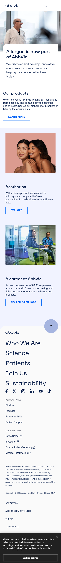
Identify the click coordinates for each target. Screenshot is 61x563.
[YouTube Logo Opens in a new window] (41, 391)
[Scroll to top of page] (51, 326)
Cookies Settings (30, 558)
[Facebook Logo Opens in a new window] (6, 391)
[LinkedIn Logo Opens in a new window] (32, 391)
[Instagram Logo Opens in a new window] (23, 391)
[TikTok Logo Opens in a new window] (49, 391)
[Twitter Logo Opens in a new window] (14, 391)
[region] (30, 548)
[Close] (57, 537)
